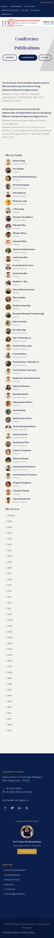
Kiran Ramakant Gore (23, 265)
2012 (9, 602)
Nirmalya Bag (19, 330)
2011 (9, 608)
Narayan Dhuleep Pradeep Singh (28, 313)
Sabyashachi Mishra (22, 402)
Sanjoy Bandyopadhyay (24, 426)
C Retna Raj (18, 209)
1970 (9, 730)
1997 (9, 690)
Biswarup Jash (20, 201)
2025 (9, 527)
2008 (9, 626)
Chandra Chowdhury (23, 217)
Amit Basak (18, 169)
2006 (10, 637)
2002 (9, 661)
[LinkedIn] (19, 808)
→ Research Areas (11, 879)
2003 (9, 655)
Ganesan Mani (20, 241)
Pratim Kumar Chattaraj (24, 370)
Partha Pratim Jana (22, 346)
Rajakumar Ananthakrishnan (26, 378)
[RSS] (27, 808)
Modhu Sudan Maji (22, 305)
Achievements (16, 6)
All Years (11, 515)
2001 (9, 666)
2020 (9, 556)
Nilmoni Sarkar (20, 321)
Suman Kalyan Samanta (24, 466)
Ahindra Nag (19, 161)
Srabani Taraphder (22, 450)
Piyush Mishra (19, 354)
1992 (9, 713)
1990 (9, 724)
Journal (10, 57)
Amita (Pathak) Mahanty (25, 177)
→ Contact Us (8, 889)
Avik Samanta (19, 193)
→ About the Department (14, 870)
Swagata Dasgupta (22, 482)
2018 (9, 568)
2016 (9, 579)
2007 (9, 631)
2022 (9, 544)
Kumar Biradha (20, 273)
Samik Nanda (19, 410)
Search (4, 6)
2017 (9, 573)
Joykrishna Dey (20, 257)
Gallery (25, 10)
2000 (10, 672)
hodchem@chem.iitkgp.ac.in (15, 800)
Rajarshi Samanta (21, 386)
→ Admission (8, 884)
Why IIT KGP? (29, 6)
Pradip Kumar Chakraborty (26, 362)
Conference (28, 57)
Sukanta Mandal (20, 458)
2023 (9, 539)
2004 (10, 649)
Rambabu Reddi (20, 394)
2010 (9, 614)
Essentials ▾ (6, 14)
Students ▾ (35, 10)
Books (45, 57)
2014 (9, 591)
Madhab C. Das (20, 281)
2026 (9, 521)
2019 (9, 562)
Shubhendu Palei (21, 442)
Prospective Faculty (10, 10)
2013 (9, 597)
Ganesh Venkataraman (24, 249)
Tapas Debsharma (21, 499)
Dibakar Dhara (20, 233)
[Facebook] (5, 808)
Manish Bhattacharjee (23, 289)
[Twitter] (12, 808)
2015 (9, 585)
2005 (9, 643)
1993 (9, 707)
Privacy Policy (28, 932)
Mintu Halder (19, 297)
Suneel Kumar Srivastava (25, 474)
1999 (9, 678)
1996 (9, 695)
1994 (9, 701)
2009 (10, 620)
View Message (27, 851)
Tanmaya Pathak (21, 490)
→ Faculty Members (11, 875)
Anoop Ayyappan (21, 185)
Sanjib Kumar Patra (22, 418)
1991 (9, 719)
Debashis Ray (19, 225)
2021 (9, 550)
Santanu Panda (20, 434)
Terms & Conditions (11, 932)
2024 (9, 533)
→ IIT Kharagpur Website (13, 894)
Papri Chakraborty (22, 338)
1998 (9, 684)
